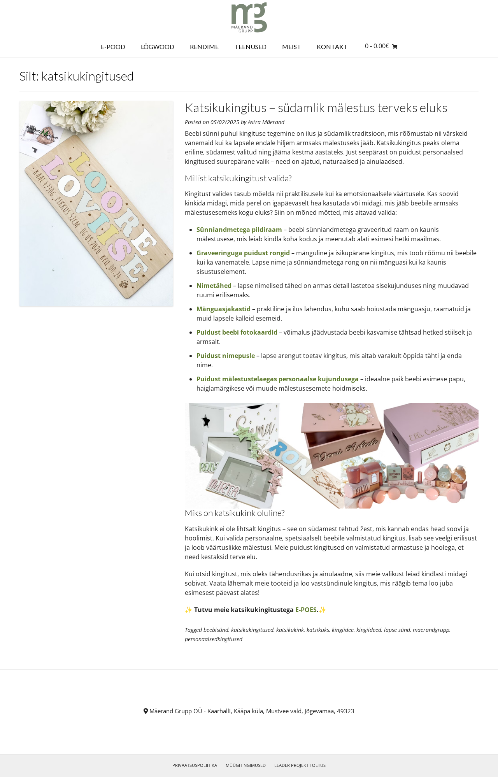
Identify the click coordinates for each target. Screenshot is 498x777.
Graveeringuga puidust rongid (243, 253)
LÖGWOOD (157, 46)
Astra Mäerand (266, 122)
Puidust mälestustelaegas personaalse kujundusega (277, 379)
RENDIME (204, 46)
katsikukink (290, 629)
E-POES (306, 609)
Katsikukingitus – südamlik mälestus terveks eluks (316, 107)
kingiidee (343, 629)
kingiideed (368, 629)
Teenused (250, 46)
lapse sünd (397, 629)
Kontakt (332, 46)
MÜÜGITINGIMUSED (246, 765)
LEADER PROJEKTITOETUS (300, 765)
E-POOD (113, 46)
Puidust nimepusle (225, 355)
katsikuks (318, 629)
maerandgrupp (431, 629)
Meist (291, 46)
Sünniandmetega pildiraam (239, 229)
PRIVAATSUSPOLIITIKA (194, 765)
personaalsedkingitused (213, 639)
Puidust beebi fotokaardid (236, 332)
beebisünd (215, 629)
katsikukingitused (252, 629)
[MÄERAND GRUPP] (249, 18)
